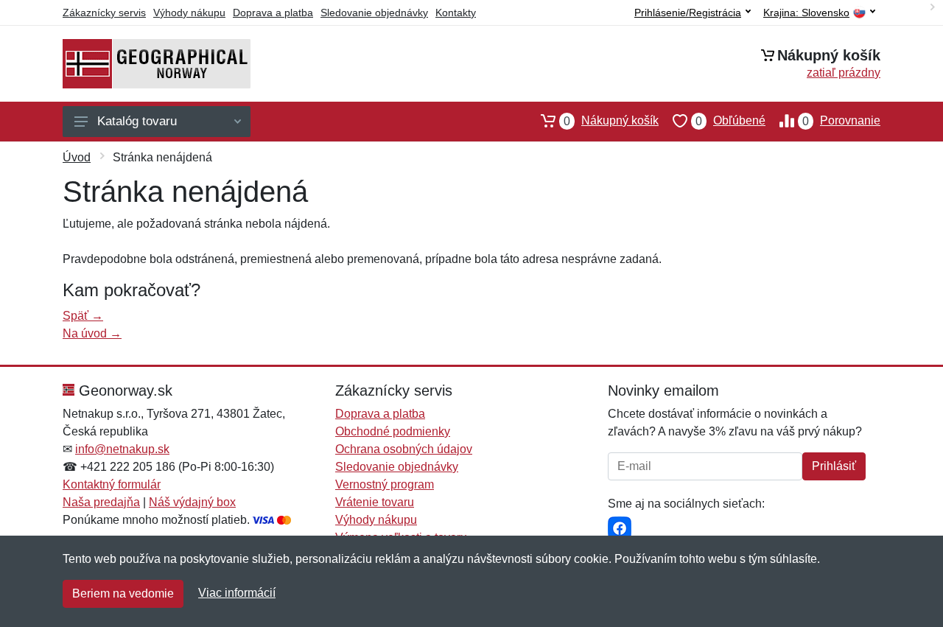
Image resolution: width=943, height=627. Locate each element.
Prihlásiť (834, 466)
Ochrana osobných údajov (403, 449)
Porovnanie (841, 120)
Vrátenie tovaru (374, 502)
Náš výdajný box (192, 502)
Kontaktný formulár (112, 484)
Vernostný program (384, 484)
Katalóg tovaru (137, 121)
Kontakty (455, 12)
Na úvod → (92, 333)
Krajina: (806, 12)
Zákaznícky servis (104, 12)
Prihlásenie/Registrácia (687, 12)
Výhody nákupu (189, 12)
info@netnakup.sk (122, 449)
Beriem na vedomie (123, 593)
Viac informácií (237, 592)
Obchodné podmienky (392, 431)
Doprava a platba (273, 12)
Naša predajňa (101, 502)
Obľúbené (730, 120)
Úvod (77, 157)
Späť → (83, 315)
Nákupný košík (611, 120)
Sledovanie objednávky (374, 12)
